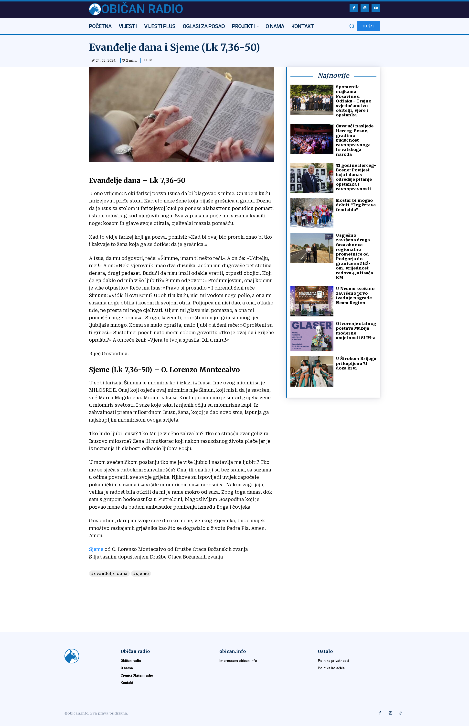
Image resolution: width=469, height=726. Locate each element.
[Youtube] (376, 8)
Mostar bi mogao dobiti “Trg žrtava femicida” (356, 205)
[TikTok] (401, 713)
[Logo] (86, 656)
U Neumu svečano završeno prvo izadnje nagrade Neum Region (355, 295)
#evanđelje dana (109, 573)
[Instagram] (365, 8)
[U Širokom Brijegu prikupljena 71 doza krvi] (311, 371)
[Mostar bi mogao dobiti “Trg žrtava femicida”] (311, 213)
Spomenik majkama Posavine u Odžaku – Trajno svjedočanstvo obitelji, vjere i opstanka (353, 101)
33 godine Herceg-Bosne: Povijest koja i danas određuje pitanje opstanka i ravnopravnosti (356, 177)
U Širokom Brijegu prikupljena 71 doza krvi (356, 363)
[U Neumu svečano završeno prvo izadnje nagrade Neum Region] (311, 301)
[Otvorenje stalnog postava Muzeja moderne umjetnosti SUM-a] (311, 336)
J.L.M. (148, 60)
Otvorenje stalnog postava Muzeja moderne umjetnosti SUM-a (356, 330)
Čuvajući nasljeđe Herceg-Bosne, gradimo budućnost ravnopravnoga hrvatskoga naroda (354, 140)
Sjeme (97, 549)
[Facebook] (354, 8)
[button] (351, 26)
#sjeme (141, 573)
